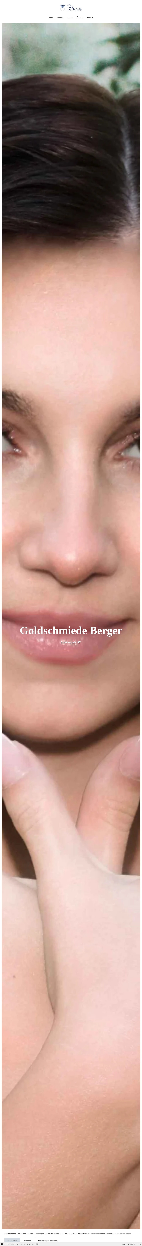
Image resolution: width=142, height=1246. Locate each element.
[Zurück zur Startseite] (71, 8)
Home (50, 17)
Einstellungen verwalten (47, 1240)
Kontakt (90, 17)
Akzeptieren (12, 1240)
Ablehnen (27, 1240)
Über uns (80, 17)
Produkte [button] (60, 17)
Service (70, 17)
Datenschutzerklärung (122, 1233)
